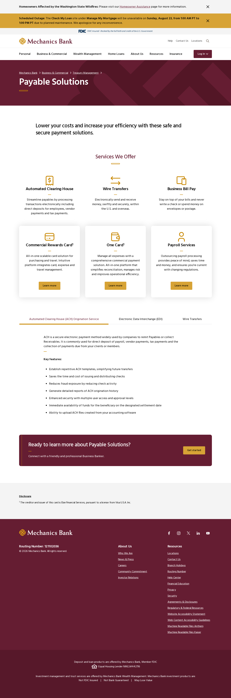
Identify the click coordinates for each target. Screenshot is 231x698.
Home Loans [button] (116, 54)
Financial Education (178, 584)
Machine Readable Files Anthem (185, 626)
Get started (194, 450)
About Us (125, 546)
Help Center (174, 578)
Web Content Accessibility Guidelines (189, 620)
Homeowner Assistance (135, 6)
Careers (122, 565)
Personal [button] (24, 54)
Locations (196, 41)
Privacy (172, 590)
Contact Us (182, 41)
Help (170, 41)
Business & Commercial (55, 73)
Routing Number (177, 571)
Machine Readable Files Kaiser (184, 632)
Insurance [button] (176, 54)
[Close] (208, 7)
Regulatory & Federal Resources (185, 608)
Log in (201, 54)
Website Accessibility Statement (186, 614)
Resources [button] (156, 54)
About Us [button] (137, 54)
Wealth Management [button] (87, 54)
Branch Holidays (177, 565)
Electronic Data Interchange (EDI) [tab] (141, 319)
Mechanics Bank (28, 73)
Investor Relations (128, 578)
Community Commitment (132, 571)
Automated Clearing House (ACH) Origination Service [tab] (64, 319)
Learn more (49, 286)
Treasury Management (86, 73)
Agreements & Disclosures (183, 602)
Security (172, 596)
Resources (175, 546)
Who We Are (125, 553)
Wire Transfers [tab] (192, 319)
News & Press (126, 559)
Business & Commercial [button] (52, 54)
